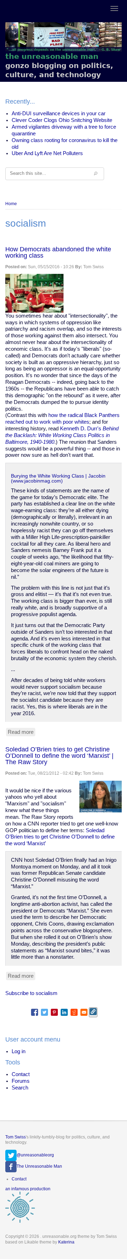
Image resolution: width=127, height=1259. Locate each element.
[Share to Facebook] (34, 1012)
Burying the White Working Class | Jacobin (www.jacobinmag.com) (58, 478)
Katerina (66, 1242)
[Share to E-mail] (83, 1012)
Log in (18, 1051)
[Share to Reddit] (74, 1012)
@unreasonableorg (35, 1155)
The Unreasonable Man (39, 1166)
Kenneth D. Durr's (62, 435)
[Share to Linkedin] (64, 1012)
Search (20, 1088)
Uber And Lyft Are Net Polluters (47, 153)
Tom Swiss (15, 1137)
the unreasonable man (51, 56)
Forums (21, 1081)
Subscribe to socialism (31, 993)
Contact (21, 1074)
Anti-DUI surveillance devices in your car (58, 113)
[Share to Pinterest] (54, 1012)
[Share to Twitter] (44, 1012)
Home (11, 203)
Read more (21, 732)
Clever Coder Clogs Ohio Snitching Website (62, 120)
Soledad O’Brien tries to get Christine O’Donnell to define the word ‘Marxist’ (60, 837)
